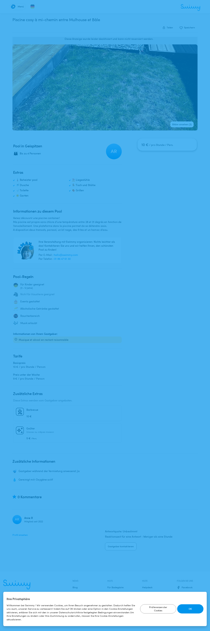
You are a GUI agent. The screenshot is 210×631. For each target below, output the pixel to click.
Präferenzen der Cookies (158, 609)
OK (190, 608)
